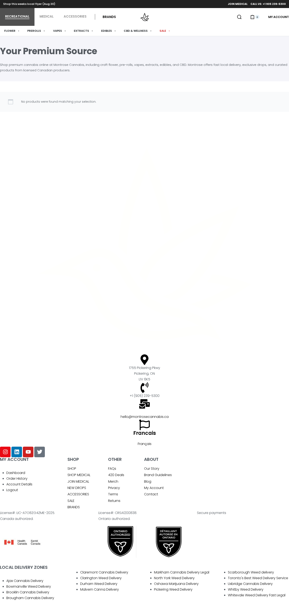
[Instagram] (5, 452)
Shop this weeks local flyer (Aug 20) (29, 4)
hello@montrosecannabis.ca (145, 416)
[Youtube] (28, 452)
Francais (144, 433)
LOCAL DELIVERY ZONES (24, 567)
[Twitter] (39, 452)
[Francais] (144, 425)
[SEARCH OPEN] (239, 17)
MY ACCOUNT (14, 459)
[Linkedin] (16, 452)
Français (144, 443)
